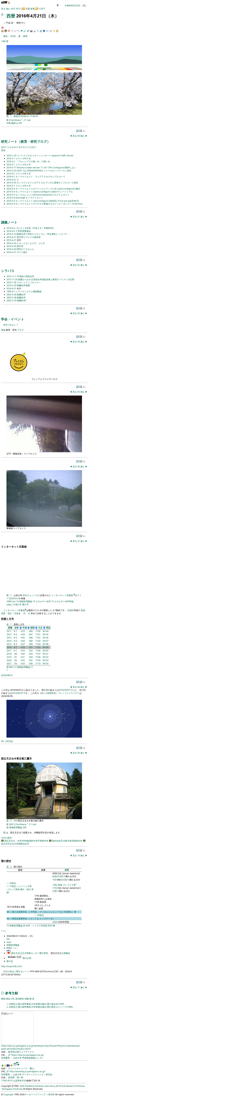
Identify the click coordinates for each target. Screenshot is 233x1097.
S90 (31, 644)
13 (17, 601)
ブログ (20, 329)
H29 (23, 650)
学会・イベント (12, 319)
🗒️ (12, 30)
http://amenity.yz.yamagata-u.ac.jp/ (27, 1071)
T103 (38, 640)
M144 (45, 631)
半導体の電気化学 (25, 276)
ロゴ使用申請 (49, 693)
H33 (23, 663)
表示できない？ (10, 324)
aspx (8, 942)
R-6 (15, 634)
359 (16, 820)
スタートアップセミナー (29, 282)
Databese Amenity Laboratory (40, 1085)
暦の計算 (27, 958)
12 (29, 147)
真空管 (20, 246)
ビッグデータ (46, 918)
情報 (60, 884)
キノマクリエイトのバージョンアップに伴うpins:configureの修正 (48, 188)
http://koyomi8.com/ (11, 966)
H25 (23, 637)
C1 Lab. (27, 120)
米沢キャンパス (30, 595)
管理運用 (5, 1057)
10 (23, 147)
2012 (9, 634)
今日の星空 (6, 837)
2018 (9, 653)
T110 (38, 663)
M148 (45, 644)
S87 (31, 634)
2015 (18, 8)
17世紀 (12, 886)
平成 (25, 627)
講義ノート (9, 222)
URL (13, 998)
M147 (45, 640)
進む (8, 8)
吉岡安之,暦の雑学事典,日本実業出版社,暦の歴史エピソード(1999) (41, 1006)
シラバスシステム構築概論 (29, 291)
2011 (9, 631)
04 (78, 341)
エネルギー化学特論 (64, 601)
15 (52, 601)
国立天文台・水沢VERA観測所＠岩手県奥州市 (26, 840)
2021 (9, 663)
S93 (31, 653)
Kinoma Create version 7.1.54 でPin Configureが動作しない (46, 167)
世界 (67, 869)
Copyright (8, 1094)
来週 (32, 8)
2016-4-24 (11, 243)
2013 (9, 637)
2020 (9, 660)
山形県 (16, 1080)
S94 (31, 657)
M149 (45, 647)
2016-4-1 (11, 173)
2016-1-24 (11, 155)
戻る (3, 8)
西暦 (10, 16)
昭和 (32, 627)
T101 (38, 634)
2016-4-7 (11, 176)
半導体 (33, 911)
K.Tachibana (15, 120)
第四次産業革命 (19, 918)
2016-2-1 (11, 158)
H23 (23, 631)
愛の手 (25, 604)
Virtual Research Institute (72, 1085)
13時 (3, 41)
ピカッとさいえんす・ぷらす (31, 243)
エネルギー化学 (43, 601)
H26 (23, 640)
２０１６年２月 (23, 158)
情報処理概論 (25, 601)
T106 (38, 650)
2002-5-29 (11, 300)
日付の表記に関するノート (16, 971)
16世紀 (12, 883)
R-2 (15, 647)
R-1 (15, 650)
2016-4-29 (11, 182)
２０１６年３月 (23, 164)
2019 (9, 657)
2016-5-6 (11, 203)
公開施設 (65, 953)
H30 (23, 653)
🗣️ (44, 30)
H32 (23, 660)
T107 (38, 653)
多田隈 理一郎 (15, 1077)
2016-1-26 (11, 282)
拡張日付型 (57, 876)
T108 (38, 657)
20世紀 (40, 915)
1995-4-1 (11, 291)
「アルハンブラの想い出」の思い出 (33, 161)
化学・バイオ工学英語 (36, 925)
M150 (45, 650)
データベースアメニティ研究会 (37, 1074)
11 (26, 147)
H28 (23, 647)
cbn (14, 601)
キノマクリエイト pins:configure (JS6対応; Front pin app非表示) (47, 200)
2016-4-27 (11, 252)
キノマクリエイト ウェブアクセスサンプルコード (40, 176)
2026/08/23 (6, 675)
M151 (45, 653)
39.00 (13, 36)
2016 (9, 647)
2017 (42, 8)
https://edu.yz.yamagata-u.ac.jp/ (27, 1054)
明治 (48, 627)
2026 (22, 1085)
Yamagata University (12, 1088)
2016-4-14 (11, 234)
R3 (15, 663)
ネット (33, 918)
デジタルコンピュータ (50, 911)
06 (78, 466)
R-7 (15, 631)
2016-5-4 (11, 188)
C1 (31, 667)
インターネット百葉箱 (62, 595)
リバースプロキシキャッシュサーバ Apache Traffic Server (45, 155)
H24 (23, 634)
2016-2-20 (11, 285)
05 (78, 391)
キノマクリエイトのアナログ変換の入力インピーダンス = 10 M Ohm (49, 203)
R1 (15, 657)
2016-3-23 (11, 170)
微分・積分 (25, 889)
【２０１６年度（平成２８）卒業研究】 (35, 228)
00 (78, 135)
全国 (69, 610)
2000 (54, 921)
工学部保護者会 (23, 231)
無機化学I (21, 300)
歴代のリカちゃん (25, 249)
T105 (38, 647)
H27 (23, 644)
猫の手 (18, 604)
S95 (31, 660)
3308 (8, 601)
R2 (15, 660)
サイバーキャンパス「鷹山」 (22, 1068)
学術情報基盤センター (33, 1057)
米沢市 (22, 1080)
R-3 (15, 644)
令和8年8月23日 (72, 5)
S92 (31, 650)
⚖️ (50, 30)
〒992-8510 (6, 1080)
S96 (31, 663)
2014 (9, 640)
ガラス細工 (22, 252)
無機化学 (21, 294)
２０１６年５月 (23, 185)
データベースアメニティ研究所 (39, 1094)
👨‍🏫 (5, 30)
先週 (27, 8)
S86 (31, 631)
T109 (38, 660)
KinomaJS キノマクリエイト (29, 197)
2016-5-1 (11, 185)
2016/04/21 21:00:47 (28, 116)
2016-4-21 (11, 179)
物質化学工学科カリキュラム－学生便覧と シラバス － (43, 234)
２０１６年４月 (23, 173)
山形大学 (17, 1057)
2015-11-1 (11, 276)
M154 (45, 663)
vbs (8, 938)
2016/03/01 (64, 689)
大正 (40, 627)
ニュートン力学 (24, 886)
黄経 (5, 36)
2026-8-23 (15, 598)
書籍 (3, 998)
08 (78, 687)
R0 (15, 653)
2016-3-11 (11, 167)
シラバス (8, 270)
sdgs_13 (10, 604)
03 (78, 313)
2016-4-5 (11, 231)
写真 (8, 123)
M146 (45, 637)
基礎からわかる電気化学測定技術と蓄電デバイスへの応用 (46, 279)
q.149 (19, 123)
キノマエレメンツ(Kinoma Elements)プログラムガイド (42, 194)
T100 (38, 631)
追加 (3, 150)
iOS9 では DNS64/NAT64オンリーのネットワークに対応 (44, 170)
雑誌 (8, 998)
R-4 (15, 640)
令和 (16, 627)
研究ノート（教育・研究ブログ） (25, 141)
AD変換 (68, 911)
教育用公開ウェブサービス (21, 1051)
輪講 (13, 123)
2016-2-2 (11, 161)
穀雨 (25, 36)
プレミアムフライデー (68, 693)
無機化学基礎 (23, 285)
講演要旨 (19, 998)
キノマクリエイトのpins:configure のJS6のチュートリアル (44, 191)
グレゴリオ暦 (69, 884)
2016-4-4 (11, 228)
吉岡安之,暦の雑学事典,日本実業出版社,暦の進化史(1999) (36, 1003)
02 (78, 265)
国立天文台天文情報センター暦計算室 (29, 953)
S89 (31, 640)
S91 (31, 647)
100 (54, 879)
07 (78, 541)
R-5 (15, 637)
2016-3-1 (11, 164)
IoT (54, 610)
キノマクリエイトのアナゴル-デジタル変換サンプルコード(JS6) (47, 182)
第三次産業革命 (20, 911)
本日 (13, 8)
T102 (38, 637)
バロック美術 (13, 889)
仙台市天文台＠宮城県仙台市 (15, 843)
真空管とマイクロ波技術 (29, 237)
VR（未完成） (8, 741)
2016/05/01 (17, 693)
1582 (54, 884)
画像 (27, 998)
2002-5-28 (11, 294)
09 (78, 752)
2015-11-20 (12, 279)
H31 (23, 657)
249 (24, 827)
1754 (54, 887)
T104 (38, 644)
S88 (31, 637)
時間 (8, 947)
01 (78, 216)
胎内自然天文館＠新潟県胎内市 (67, 840)
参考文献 (11, 993)
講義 (3, 329)
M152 (45, 657)
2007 (11, 824)
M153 (45, 660)
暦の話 (9, 961)
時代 (11, 667)
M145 (45, 634)
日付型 (64, 879)
